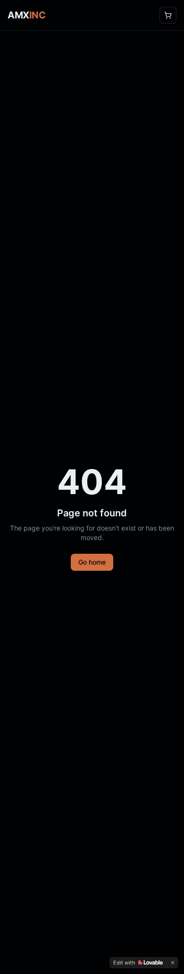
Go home (92, 562)
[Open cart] (167, 15)
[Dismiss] (172, 962)
